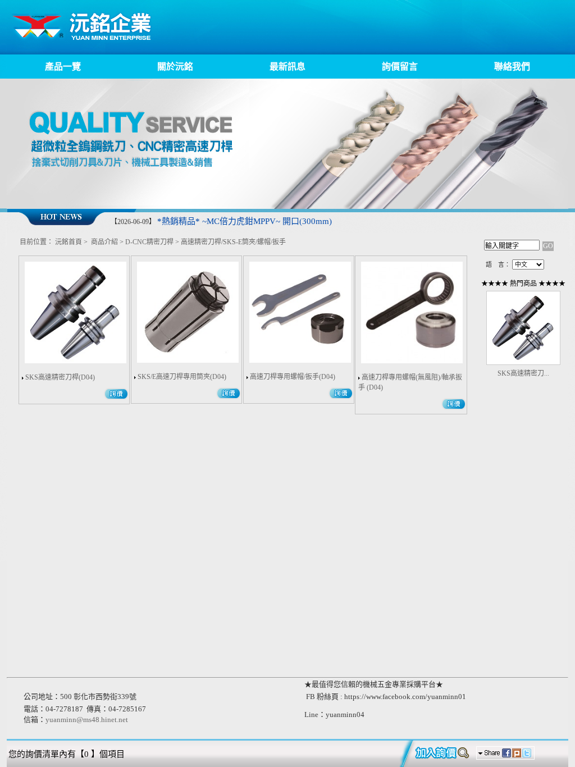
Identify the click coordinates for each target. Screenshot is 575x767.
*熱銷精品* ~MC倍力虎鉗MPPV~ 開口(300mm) (244, 221)
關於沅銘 (175, 66)
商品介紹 (104, 242)
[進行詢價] (437, 753)
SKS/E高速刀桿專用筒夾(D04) (182, 377)
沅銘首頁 (68, 242)
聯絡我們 (512, 66)
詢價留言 (400, 66)
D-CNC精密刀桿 (149, 242)
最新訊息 (287, 66)
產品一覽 (63, 66)
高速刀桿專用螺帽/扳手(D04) (292, 377)
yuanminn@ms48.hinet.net (86, 719)
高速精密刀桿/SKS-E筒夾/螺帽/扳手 (233, 242)
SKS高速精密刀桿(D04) (60, 377)
